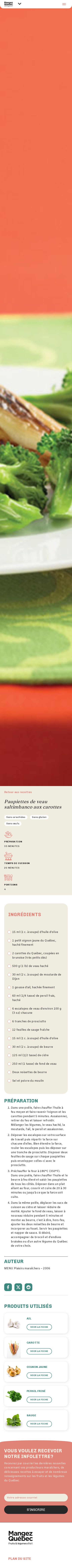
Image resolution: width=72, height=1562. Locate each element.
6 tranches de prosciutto (29, 1021)
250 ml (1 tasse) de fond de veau (34, 1064)
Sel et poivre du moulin (28, 1081)
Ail (29, 1318)
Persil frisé (36, 1391)
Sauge (31, 1415)
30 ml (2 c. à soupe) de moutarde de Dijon (36, 977)
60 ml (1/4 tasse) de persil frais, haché (33, 998)
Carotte (33, 1342)
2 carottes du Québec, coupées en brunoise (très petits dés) (35, 956)
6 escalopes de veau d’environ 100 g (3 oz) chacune (36, 1011)
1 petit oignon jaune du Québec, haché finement (34, 943)
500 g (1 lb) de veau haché (30, 966)
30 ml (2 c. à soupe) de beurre (32, 1047)
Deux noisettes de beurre (29, 1072)
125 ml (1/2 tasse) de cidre (30, 1055)
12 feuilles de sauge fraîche (31, 1030)
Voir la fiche (39, 1327)
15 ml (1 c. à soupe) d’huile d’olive (35, 932)
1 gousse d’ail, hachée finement (33, 987)
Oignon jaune (37, 1367)
